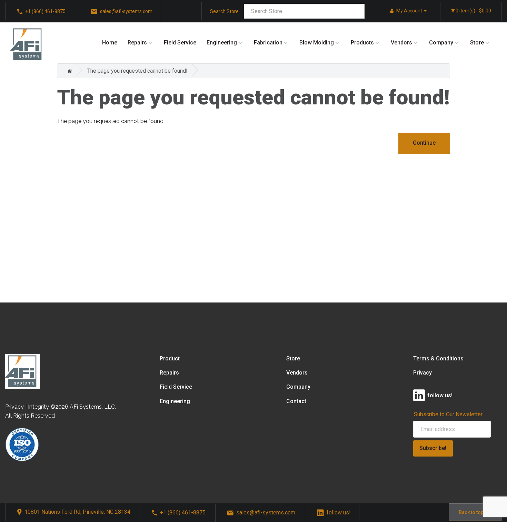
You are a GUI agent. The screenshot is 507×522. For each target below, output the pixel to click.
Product (170, 358)
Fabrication (268, 42)
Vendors (401, 42)
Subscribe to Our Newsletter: (449, 414)
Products (362, 42)
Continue (424, 143)
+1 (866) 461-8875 (183, 512)
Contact (296, 401)
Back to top (471, 512)
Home (109, 42)
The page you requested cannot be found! (137, 71)
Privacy (422, 372)
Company (441, 42)
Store (477, 42)
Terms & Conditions (438, 358)
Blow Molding (316, 42)
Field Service (180, 42)
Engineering (222, 42)
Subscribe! (432, 448)
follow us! (339, 512)
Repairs (137, 42)
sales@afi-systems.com (265, 512)
